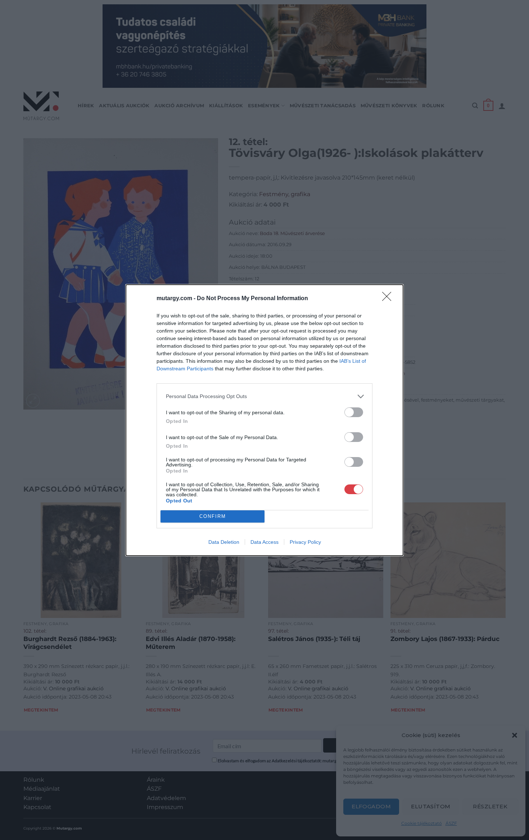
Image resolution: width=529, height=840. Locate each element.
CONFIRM (212, 516)
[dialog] (264, 420)
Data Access (264, 542)
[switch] (353, 412)
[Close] (389, 299)
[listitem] (264, 396)
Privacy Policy (305, 542)
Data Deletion (223, 542)
